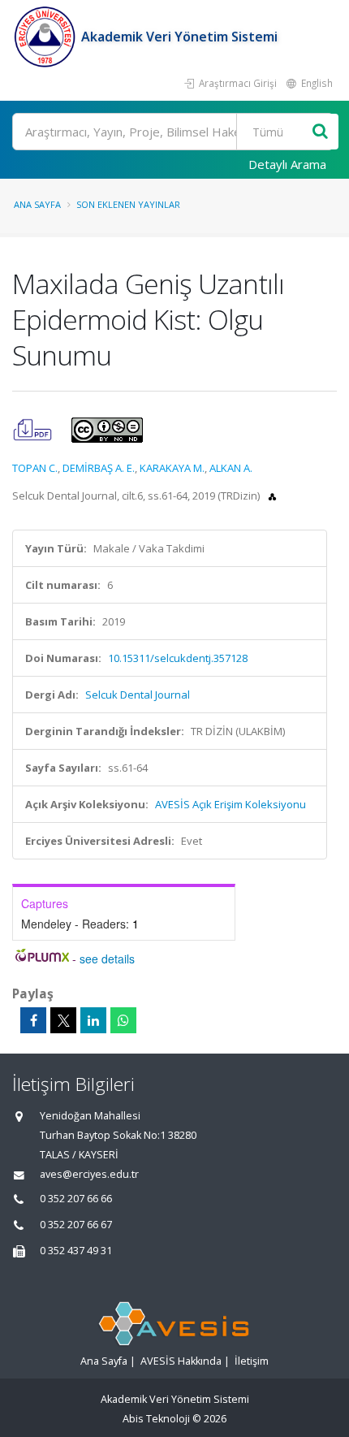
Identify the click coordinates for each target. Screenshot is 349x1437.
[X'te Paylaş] (63, 1020)
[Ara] (320, 132)
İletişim (252, 1361)
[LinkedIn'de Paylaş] (93, 1020)
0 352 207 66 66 (76, 1198)
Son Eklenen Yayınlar (128, 204)
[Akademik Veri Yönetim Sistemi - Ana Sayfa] (46, 36)
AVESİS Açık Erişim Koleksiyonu (230, 804)
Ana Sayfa (37, 204)
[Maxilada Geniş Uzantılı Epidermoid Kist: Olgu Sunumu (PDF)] (33, 429)
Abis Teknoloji (156, 1419)
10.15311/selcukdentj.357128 (178, 658)
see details (107, 958)
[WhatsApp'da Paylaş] (123, 1020)
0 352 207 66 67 (76, 1224)
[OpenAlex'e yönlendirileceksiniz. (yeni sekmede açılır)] (272, 495)
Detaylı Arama (287, 164)
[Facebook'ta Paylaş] (33, 1020)
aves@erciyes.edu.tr (89, 1174)
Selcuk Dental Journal (137, 694)
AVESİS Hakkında (181, 1361)
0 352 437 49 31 (76, 1250)
